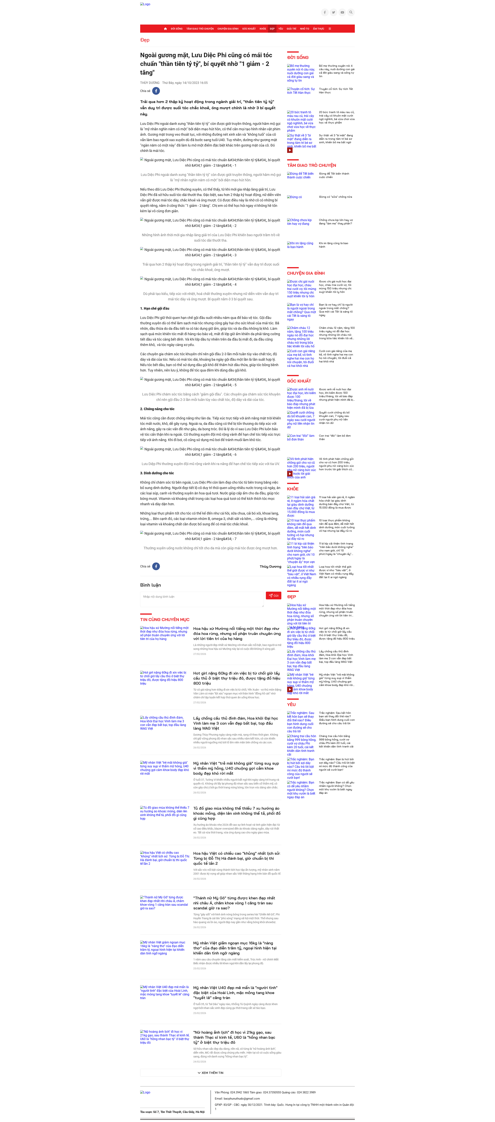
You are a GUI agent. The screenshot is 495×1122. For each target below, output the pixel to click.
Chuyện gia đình (228, 28)
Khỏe (263, 28)
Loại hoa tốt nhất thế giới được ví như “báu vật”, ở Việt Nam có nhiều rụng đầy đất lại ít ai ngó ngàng (336, 572)
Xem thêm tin (212, 1073)
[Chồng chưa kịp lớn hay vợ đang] (301, 221)
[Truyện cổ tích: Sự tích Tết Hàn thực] (301, 90)
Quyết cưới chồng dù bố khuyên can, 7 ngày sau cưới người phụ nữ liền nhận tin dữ (334, 418)
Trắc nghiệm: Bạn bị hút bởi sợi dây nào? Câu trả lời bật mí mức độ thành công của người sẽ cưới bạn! (337, 764)
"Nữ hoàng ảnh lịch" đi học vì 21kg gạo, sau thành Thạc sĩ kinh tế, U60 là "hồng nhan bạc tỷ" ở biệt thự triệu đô (234, 1037)
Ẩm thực (318, 28)
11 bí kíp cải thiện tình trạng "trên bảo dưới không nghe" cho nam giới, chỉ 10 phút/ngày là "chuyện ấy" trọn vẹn (336, 550)
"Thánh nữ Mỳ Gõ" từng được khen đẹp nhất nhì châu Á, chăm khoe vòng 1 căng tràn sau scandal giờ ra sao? (234, 902)
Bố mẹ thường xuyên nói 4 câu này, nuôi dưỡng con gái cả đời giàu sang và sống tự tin (337, 71)
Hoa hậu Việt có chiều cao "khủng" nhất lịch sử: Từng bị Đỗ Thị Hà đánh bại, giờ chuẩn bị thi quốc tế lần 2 (236, 858)
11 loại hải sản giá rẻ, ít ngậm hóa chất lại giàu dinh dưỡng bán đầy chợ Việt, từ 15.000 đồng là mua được (337, 502)
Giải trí (291, 28)
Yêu (280, 28)
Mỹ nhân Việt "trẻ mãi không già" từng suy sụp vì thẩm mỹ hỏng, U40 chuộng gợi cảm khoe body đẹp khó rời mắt (236, 768)
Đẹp (272, 28)
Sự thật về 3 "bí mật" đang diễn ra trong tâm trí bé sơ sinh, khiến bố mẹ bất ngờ (336, 139)
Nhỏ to (304, 28)
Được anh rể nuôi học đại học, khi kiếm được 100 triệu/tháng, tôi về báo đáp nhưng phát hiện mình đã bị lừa (336, 396)
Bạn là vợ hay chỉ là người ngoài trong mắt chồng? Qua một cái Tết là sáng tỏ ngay (336, 310)
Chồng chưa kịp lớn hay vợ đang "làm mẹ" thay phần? (336, 221)
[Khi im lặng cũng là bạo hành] (301, 245)
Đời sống (177, 28)
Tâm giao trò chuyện (200, 28)
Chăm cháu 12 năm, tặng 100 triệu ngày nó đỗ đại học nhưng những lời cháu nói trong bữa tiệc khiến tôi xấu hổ (337, 334)
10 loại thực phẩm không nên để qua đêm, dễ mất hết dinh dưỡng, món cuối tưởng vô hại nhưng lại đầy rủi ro (337, 525)
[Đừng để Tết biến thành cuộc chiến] (301, 175)
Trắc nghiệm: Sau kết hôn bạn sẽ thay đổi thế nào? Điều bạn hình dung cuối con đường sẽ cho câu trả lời (337, 718)
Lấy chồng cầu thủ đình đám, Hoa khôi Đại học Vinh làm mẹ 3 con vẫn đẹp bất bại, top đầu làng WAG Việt (235, 723)
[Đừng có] (294, 197)
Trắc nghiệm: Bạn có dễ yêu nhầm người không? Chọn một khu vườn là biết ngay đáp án (336, 788)
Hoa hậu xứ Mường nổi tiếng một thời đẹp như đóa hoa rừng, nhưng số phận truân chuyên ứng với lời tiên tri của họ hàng (237, 633)
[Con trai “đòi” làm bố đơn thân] (301, 437)
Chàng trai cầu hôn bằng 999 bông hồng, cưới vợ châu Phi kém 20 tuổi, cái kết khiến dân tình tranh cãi (336, 741)
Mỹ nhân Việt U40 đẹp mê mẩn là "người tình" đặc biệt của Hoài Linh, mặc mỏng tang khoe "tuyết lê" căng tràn (235, 992)
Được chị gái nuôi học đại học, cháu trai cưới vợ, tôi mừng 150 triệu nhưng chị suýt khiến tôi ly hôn (335, 287)
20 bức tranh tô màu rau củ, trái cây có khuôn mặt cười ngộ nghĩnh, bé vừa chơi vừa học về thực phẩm (337, 117)
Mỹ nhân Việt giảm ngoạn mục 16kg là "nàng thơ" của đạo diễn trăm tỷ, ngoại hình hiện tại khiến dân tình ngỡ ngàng (235, 948)
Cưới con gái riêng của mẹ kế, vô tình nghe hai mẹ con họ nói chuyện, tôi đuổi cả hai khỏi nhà (336, 356)
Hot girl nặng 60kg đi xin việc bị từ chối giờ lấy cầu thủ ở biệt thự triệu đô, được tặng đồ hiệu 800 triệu (236, 678)
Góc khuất (249, 28)
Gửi (276, 595)
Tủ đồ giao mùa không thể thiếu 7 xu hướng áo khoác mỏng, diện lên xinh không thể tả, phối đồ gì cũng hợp (237, 813)
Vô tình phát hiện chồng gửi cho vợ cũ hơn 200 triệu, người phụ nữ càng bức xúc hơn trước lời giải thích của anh (336, 466)
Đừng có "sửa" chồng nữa (335, 197)
